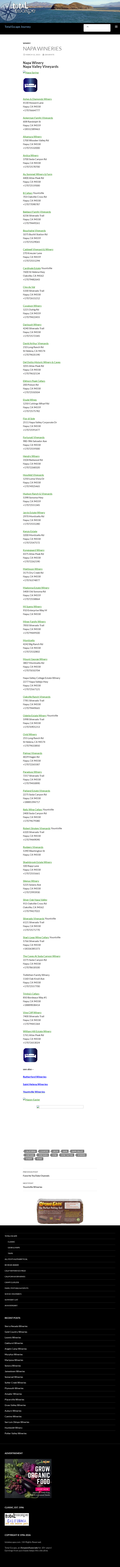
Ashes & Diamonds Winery (37, 98)
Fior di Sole (29, 418)
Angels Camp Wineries (16, 1348)
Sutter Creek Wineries (15, 1382)
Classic (11, 1242)
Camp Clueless (12, 1282)
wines (39, 1159)
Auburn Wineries (13, 1410)
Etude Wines (30, 399)
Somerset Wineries (14, 1377)
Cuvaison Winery (32, 305)
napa (65, 1151)
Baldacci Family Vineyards (37, 211)
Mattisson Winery (32, 568)
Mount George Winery (35, 659)
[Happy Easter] (31, 1099)
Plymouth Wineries (14, 1388)
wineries (81, 1155)
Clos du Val (29, 286)
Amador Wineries (13, 1394)
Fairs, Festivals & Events (16, 1288)
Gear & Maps (14, 1247)
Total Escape (11, 1236)
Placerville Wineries (14, 1399)
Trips (10, 1253)
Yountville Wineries (32, 1185)
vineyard (30, 1155)
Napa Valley (77, 1151)
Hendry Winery (31, 456)
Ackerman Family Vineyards (38, 117)
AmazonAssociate (29, 1547)
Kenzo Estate (30, 531)
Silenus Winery (31, 880)
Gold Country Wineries (16, 1331)
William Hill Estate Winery (37, 1031)
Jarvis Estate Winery (34, 512)
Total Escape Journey (18, 26)
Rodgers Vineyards (33, 847)
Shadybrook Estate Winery (37, 862)
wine (54, 1155)
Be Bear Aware (12, 1265)
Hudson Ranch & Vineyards (37, 493)
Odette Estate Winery (35, 715)
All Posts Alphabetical (16, 1259)
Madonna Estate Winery (36, 587)
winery (27, 43)
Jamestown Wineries (15, 1371)
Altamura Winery (32, 136)
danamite (49, 54)
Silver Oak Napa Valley (35, 899)
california (31, 1151)
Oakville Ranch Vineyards (36, 696)
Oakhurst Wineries (14, 1343)
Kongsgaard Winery (33, 550)
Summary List (11, 1300)
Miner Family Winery (34, 621)
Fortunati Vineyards (34, 437)
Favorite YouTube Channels (36, 1174)
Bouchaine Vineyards (34, 230)
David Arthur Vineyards (36, 343)
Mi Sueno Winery (32, 606)
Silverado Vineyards (33, 918)
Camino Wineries (13, 1416)
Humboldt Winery (13, 1427)
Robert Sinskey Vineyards (36, 828)
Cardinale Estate (32, 268)
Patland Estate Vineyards (36, 790)
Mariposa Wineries (14, 1360)
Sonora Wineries (13, 1365)
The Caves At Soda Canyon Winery (41, 956)
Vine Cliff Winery (32, 1012)
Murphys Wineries (14, 1354)
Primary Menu (116, 26)
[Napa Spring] (31, 72)
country (44, 1151)
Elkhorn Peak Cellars (34, 380)
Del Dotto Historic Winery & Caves (41, 362)
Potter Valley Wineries (16, 1433)
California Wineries (15, 1276)
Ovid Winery (30, 734)
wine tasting (67, 1155)
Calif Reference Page (15, 1271)
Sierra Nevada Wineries (16, 1326)
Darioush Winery (32, 324)
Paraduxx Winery (32, 771)
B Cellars (27, 192)
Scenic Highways (13, 1294)
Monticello (29, 640)
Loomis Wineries (13, 1337)
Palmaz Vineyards (32, 753)
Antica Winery (30, 155)
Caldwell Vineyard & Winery (38, 249)
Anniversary (11, 1305)
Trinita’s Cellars (31, 993)
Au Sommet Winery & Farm (37, 174)
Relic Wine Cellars (32, 809)
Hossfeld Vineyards (33, 474)
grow (55, 1151)
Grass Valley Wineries (15, 1405)
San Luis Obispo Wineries (17, 1422)
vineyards (43, 1155)
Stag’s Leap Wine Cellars (36, 937)
